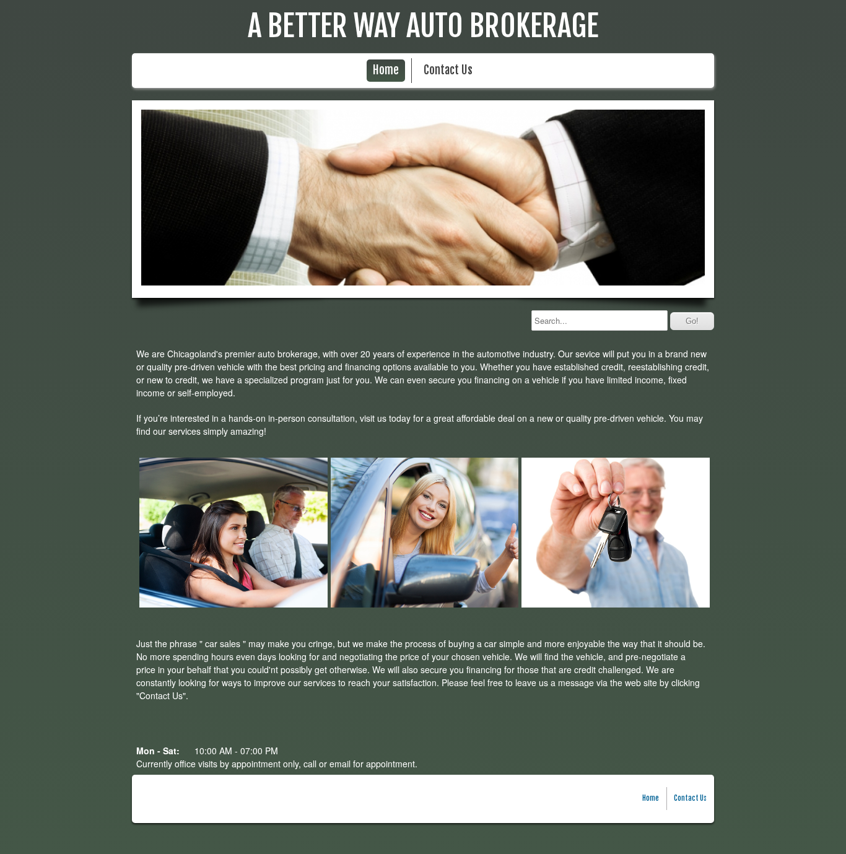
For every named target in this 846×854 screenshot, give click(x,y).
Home (386, 70)
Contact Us (448, 70)
